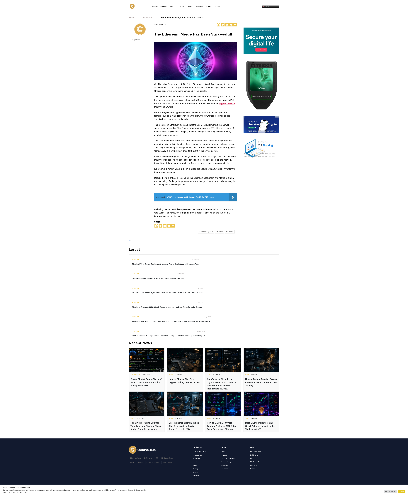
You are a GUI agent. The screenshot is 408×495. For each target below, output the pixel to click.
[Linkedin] (227, 24)
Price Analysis (197, 455)
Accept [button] (402, 491)
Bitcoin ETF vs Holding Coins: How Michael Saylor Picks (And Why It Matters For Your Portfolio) (171, 321)
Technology (196, 458)
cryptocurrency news (206, 232)
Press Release (168, 462)
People (195, 465)
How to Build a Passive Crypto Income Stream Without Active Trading (261, 382)
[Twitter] (223, 24)
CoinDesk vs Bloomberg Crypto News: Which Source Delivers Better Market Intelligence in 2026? (221, 384)
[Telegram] (231, 24)
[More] (235, 24)
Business (196, 475)
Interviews (253, 465)
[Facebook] (218, 24)
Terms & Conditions (228, 458)
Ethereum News (135, 458)
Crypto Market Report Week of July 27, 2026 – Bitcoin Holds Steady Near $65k (146, 382)
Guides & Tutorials (153, 462)
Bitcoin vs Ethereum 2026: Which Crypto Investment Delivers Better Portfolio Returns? (167, 307)
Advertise (199, 6)
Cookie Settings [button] (390, 491)
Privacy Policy (226, 462)
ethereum (219, 232)
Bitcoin (181, 6)
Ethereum (147, 17)
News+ (155, 6)
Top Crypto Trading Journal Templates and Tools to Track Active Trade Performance (145, 426)
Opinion (195, 472)
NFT (156, 458)
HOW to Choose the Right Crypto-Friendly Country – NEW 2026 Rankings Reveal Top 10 (168, 336)
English (266, 6)
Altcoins (173, 6)
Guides (208, 6)
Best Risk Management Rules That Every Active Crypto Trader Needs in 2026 (184, 426)
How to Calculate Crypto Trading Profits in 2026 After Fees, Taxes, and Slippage (221, 426)
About (223, 451)
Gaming (190, 6)
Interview (196, 462)
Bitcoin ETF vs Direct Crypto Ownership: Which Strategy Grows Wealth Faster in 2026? (168, 293)
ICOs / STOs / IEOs (199, 451)
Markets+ (164, 6)
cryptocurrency (227, 103)
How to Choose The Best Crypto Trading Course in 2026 (184, 381)
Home (132, 17)
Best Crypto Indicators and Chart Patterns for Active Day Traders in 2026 (260, 426)
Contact (217, 6)
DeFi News (148, 458)
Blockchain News (167, 458)
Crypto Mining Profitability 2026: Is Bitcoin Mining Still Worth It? (158, 278)
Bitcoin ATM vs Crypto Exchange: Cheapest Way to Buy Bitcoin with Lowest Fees (165, 264)
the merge (229, 232)
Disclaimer (225, 465)
